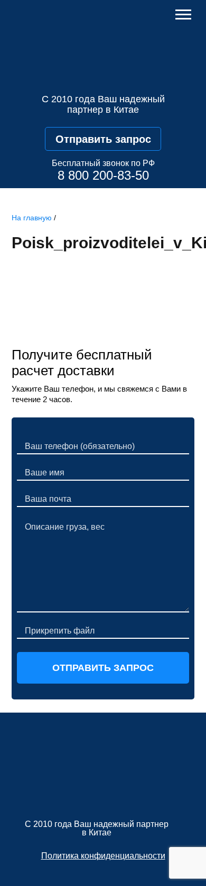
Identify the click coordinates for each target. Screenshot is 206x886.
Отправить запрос (103, 139)
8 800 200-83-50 (103, 175)
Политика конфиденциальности (103, 855)
